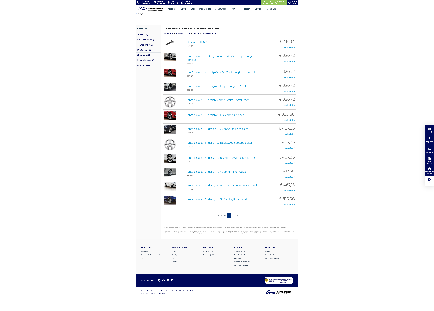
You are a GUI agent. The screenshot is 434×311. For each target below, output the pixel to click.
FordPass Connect (241, 265)
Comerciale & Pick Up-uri (150, 255)
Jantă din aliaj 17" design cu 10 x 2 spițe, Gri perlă (215, 115)
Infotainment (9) (146, 60)
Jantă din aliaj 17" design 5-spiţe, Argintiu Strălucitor (218, 99)
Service (258, 9)
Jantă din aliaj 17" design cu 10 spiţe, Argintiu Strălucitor (220, 86)
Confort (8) (143, 65)
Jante (195, 33)
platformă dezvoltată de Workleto (153, 293)
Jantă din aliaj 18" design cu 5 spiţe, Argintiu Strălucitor (219, 142)
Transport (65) (145, 44)
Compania (272, 9)
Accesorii (247, 9)
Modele (171, 9)
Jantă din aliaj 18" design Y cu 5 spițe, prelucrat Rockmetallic (223, 185)
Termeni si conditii (167, 291)
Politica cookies (196, 291)
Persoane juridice (209, 255)
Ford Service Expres (241, 255)
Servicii (184, 9)
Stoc (193, 9)
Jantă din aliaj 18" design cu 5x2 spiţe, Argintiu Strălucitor (221, 157)
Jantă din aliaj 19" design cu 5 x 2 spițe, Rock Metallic (218, 199)
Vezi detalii (289, 47)
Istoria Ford (269, 255)
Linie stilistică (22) (147, 39)
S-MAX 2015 (182, 33)
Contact (175, 262)
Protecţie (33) (145, 50)
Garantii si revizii (240, 251)
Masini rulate (205, 9)
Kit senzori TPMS (197, 42)
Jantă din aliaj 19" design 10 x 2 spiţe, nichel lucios (216, 171)
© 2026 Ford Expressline (150, 291)
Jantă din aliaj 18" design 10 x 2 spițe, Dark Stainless (217, 128)
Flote (143, 258)
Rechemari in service (242, 262)
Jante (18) (143, 34)
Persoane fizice (209, 251)
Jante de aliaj (209, 33)
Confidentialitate (182, 291)
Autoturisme (145, 251)
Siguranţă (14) (145, 55)
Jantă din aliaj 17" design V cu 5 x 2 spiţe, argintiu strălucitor (222, 72)
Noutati (268, 251)
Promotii (234, 9)
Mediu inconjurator (272, 258)
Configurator (220, 9)
